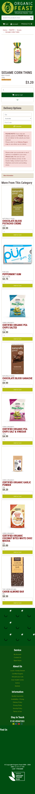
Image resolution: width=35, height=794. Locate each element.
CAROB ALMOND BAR (13, 591)
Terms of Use (17, 711)
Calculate (18, 126)
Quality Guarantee (17, 696)
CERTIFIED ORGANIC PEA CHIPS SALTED (14, 326)
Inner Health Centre (17, 680)
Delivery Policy (17, 702)
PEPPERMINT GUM (11, 274)
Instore (17, 683)
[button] (17, 100)
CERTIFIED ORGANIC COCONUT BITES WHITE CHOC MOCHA (17, 538)
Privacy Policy (17, 705)
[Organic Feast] (17, 8)
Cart (6, 24)
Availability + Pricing (17, 699)
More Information (8, 175)
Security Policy (17, 708)
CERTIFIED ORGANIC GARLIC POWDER (16, 483)
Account (15, 24)
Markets (17, 686)
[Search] (31, 17)
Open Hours (17, 660)
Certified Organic (17, 674)
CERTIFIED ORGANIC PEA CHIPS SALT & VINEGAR (14, 430)
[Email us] (13, 724)
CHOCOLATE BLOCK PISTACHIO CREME (12, 222)
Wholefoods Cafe (17, 677)
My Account (17, 654)
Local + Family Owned (17, 670)
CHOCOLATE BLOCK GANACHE (17, 378)
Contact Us (17, 657)
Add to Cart (18, 95)
